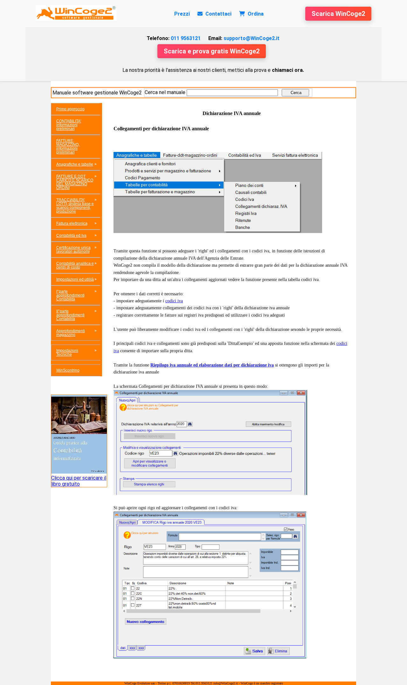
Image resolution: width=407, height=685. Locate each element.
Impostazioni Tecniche (67, 352)
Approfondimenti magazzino (70, 333)
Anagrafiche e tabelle (74, 164)
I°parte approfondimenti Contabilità (70, 295)
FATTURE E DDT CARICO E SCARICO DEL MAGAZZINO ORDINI (74, 182)
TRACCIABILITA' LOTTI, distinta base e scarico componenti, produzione (75, 206)
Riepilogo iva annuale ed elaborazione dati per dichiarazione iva (212, 365)
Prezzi (182, 14)
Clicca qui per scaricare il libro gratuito (78, 481)
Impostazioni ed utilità (75, 279)
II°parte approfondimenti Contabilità (70, 315)
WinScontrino (67, 370)
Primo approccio (70, 109)
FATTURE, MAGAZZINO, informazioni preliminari (67, 146)
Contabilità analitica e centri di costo (75, 265)
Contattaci (217, 14)
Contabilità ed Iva (71, 235)
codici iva (174, 300)
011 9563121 (174, 38)
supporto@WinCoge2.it (243, 38)
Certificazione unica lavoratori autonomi (73, 249)
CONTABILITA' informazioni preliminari (68, 125)
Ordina (255, 14)
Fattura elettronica (71, 223)
